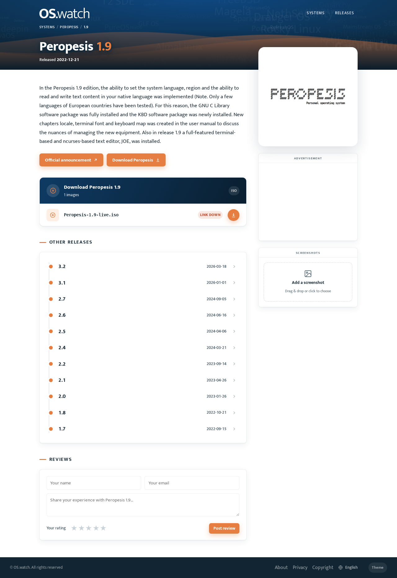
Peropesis (69, 27)
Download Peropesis (132, 160)
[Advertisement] (308, 201)
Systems (316, 13)
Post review (224, 528)
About (281, 567)
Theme (378, 567)
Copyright (322, 567)
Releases (344, 13)
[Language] (351, 567)
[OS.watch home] (64, 13)
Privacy (300, 567)
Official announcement (68, 160)
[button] (308, 282)
